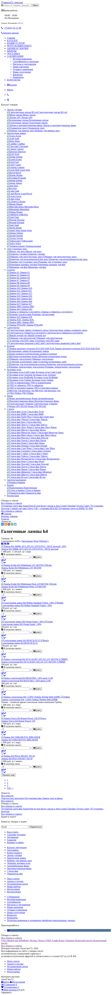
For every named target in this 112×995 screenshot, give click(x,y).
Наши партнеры (21, 66)
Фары (10, 396)
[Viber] (9, 524)
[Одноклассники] (5, 524)
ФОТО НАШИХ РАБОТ (19, 45)
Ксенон (10, 346)
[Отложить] (3, 562)
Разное (10, 485)
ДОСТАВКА (13, 53)
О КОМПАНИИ (15, 56)
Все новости (7, 795)
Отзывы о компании (23, 69)
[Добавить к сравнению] (3, 560)
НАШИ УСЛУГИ (16, 43)
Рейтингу (44, 541)
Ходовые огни (14, 369)
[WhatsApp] (12, 524)
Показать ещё (8, 775)
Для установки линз (17, 249)
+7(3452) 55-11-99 (12, 28)
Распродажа (13, 495)
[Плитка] (2, 544)
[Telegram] (15, 524)
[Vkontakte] (8, 930)
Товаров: (5, 538)
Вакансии (18, 74)
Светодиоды (13, 327)
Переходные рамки (16, 133)
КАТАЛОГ (12, 40)
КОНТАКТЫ (13, 80)
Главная (11, 38)
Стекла (10, 409)
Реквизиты (18, 77)
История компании (22, 59)
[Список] (5, 544)
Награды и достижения (24, 64)
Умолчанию (27, 541)
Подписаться (35, 827)
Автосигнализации (16, 480)
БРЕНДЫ (11, 51)
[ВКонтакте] (2, 524)
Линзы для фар (14, 109)
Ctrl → (10, 788)
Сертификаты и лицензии (26, 61)
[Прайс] (8, 544)
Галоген (11, 270)
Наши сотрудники (22, 72)
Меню (10, 90)
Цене (36, 541)
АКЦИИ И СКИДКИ (17, 48)
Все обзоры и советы (11, 503)
